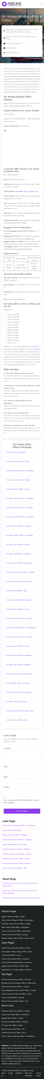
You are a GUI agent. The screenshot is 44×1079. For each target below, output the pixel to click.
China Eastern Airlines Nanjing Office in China (17, 952)
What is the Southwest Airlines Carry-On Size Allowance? (21, 898)
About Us (4, 1074)
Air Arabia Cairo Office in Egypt (12, 1025)
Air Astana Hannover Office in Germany (19, 637)
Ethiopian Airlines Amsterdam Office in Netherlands (19, 983)
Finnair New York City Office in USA (15, 868)
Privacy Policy (39, 1074)
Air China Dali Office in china (11, 955)
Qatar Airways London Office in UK (13, 1029)
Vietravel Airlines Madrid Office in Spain (16, 859)
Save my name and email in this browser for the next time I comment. (21, 801)
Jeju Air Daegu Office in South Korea (15, 844)
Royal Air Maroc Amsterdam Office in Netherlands (18, 1036)
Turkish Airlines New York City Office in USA (16, 994)
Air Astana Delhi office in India (16, 701)
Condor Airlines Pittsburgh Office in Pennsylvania (19, 825)
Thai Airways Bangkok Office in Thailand (15, 1022)
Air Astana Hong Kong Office (16, 452)
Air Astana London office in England (18, 480)
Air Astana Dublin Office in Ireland (17, 646)
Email (6, 777)
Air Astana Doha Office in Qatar (16, 591)
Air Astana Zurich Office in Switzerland (19, 563)
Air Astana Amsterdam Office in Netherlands (21, 628)
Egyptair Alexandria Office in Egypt (13, 916)
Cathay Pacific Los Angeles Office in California (17, 970)
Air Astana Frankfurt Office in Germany (19, 581)
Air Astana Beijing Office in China (17, 609)
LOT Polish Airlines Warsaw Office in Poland (16, 924)
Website (6, 787)
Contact (10, 1073)
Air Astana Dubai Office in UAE (16, 720)
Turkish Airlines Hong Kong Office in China (16, 948)
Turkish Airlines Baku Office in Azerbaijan (15, 1014)
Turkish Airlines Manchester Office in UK (15, 1001)
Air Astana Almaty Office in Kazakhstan (19, 655)
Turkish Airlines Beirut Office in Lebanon (15, 934)
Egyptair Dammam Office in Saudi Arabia (15, 966)
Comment (7, 748)
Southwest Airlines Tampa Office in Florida (15, 1011)
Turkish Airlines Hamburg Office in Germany (16, 979)
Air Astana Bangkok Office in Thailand (18, 600)
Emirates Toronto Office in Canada (13, 997)
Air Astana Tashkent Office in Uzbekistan (19, 535)
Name (6, 766)
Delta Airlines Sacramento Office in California (17, 840)
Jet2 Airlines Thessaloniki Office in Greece (17, 863)
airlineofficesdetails (13, 1070)
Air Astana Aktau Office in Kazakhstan (18, 664)
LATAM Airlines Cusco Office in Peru (14, 1032)
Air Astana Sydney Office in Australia (18, 526)
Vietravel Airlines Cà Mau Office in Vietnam (17, 854)
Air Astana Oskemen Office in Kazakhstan (20, 498)
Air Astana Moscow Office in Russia (18, 489)
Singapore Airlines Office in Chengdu (15, 835)
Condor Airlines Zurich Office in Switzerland (16, 931)
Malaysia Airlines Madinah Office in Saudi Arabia (18, 938)
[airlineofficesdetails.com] (12, 4)
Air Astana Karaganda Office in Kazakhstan (20, 471)
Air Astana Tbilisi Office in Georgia (18, 544)
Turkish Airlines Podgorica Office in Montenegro (17, 920)
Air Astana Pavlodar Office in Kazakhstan (19, 507)
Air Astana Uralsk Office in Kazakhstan (18, 554)
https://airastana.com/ (31, 191)
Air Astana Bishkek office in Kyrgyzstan (19, 692)
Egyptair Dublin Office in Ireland (12, 1018)
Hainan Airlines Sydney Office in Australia (15, 987)
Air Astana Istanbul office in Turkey (17, 461)
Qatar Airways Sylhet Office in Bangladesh (15, 927)
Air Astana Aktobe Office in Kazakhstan (19, 674)
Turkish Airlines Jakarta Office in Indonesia (15, 959)
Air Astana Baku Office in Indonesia (18, 683)
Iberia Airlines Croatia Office (12, 830)
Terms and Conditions (28, 1074)
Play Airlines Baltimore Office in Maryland (16, 849)
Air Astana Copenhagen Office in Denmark (20, 572)
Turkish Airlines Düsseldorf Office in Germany (17, 962)
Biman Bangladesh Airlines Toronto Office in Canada (19, 990)
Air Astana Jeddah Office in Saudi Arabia (19, 711)
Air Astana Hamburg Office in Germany (19, 618)
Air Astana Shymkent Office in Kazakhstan (20, 517)
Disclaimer (19, 1073)
